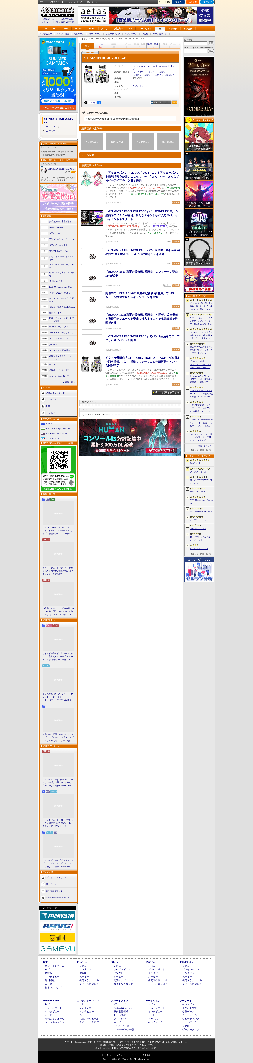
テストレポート (156, 1007)
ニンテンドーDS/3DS (88, 1000)
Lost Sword (195, 463)
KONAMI (137, 75)
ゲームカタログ (160, 34)
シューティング (113, 34)
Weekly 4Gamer (56, 227)
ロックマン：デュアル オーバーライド (200, 538)
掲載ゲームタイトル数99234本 (58, 19)
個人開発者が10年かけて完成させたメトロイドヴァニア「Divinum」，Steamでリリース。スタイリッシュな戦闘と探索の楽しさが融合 (201, 350)
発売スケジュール (89, 980)
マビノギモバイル (198, 528)
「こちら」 (143, 1045)
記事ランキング (53, 987)
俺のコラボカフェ (57, 313)
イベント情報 (63, 34)
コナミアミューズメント (145, 72)
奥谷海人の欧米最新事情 (60, 221)
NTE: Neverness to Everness (201, 501)
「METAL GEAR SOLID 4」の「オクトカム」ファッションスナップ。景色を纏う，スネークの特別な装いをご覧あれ (58, 530)
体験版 (48, 973)
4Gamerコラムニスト (58, 327)
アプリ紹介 (120, 1018)
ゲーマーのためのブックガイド (61, 299)
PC (54, 28)
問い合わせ (92, 2)
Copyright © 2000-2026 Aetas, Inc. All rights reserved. (126, 1059)
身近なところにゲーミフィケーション (61, 357)
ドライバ (50, 413)
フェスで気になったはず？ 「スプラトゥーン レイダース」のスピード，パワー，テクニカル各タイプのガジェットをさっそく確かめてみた (58, 697)
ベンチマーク (155, 1022)
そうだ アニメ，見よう (59, 293)
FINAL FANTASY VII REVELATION (201, 481)
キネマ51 (53, 364)
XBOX (65, 28)
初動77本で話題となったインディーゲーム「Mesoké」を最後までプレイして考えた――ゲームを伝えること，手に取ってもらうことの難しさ (58, 737)
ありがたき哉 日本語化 (59, 350)
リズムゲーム (131, 34)
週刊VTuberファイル (58, 251)
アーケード (186, 1000)
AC (160, 29)
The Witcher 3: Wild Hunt (201, 512)
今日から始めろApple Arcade (62, 307)
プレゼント (51, 399)
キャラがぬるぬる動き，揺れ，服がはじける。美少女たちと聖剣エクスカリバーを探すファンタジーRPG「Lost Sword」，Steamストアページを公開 (201, 306)
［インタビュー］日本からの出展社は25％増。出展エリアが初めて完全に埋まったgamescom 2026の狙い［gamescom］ (58, 782)
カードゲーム (95, 34)
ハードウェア (145, 28)
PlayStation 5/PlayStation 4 (57, 433)
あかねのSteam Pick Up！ (60, 376)
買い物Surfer (55, 344)
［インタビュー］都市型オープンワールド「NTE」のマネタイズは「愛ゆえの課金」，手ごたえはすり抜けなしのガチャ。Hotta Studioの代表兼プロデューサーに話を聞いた (201, 437)
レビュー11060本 (50, 22)
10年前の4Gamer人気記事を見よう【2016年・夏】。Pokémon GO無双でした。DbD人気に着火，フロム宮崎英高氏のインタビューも (58, 611)
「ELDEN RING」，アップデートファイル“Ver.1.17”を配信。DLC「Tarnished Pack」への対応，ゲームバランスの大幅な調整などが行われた (201, 408)
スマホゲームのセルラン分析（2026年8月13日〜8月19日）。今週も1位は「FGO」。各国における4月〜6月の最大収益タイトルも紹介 (201, 335)
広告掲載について (54, 891)
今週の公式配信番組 (58, 245)
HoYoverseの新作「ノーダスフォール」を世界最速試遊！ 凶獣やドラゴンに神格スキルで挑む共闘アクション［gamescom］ (201, 379)
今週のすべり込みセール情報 (61, 274)
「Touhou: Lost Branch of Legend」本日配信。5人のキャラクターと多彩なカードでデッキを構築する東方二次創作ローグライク (201, 422)
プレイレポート (122, 969)
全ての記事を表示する (167, 392)
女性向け (118, 28)
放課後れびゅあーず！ (59, 370)
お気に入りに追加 (162, 102)
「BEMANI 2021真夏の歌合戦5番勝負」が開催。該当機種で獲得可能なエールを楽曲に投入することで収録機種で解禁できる (141, 318)
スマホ (104, 28)
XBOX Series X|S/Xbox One (58, 428)
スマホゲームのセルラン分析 (61, 266)
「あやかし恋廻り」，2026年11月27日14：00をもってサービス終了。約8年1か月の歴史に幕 (201, 364)
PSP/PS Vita (186, 962)
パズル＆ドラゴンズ (199, 548)
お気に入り (178, 2)
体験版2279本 (67, 22)
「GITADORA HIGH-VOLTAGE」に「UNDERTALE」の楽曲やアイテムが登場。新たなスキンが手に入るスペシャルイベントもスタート (141, 215)
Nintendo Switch (53, 438)
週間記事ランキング (55, 393)
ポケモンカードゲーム (200, 520)
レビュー (50, 969)
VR (130, 28)
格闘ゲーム (79, 34)
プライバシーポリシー (56, 877)
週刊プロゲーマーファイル (61, 239)
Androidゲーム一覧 (124, 1029)
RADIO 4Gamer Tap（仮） (61, 287)
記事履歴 (193, 2)
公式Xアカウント (56, 2)
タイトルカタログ (89, 983)
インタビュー (46, 34)
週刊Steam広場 (56, 281)
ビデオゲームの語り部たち (61, 332)
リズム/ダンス (140, 85)
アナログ (172, 28)
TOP (44, 28)
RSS (41, 2)
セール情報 (120, 1015)
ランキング (207, 2)
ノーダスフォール (198, 472)
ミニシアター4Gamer (58, 338)
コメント (92, 103)
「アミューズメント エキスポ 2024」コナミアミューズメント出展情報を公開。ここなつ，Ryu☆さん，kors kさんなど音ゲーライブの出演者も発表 (142, 176)
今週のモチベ (55, 233)
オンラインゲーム (54, 965)
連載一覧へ (70, 382)
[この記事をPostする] (85, 102)
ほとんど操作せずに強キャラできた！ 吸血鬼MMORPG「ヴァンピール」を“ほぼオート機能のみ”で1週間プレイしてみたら (58, 656)
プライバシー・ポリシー (127, 1055)
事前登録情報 (121, 1011)
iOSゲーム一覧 (121, 1026)
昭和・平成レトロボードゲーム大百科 (61, 319)
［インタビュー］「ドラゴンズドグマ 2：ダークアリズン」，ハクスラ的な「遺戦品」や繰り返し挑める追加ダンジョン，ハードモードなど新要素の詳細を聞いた (58, 863)
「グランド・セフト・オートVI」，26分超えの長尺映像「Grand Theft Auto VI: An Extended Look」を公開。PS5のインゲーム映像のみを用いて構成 (201, 393)
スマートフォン (119, 1000)
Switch (92, 28)
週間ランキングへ (205, 446)
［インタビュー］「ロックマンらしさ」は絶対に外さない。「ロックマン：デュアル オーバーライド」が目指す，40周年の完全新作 (58, 823)
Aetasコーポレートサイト (57, 897)
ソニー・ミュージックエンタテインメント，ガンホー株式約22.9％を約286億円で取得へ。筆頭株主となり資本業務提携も (201, 321)
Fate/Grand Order (197, 491)
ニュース (51, 127)
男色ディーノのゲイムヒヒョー (61, 258)
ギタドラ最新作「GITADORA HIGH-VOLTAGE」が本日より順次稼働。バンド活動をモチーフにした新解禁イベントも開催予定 (142, 361)
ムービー (51, 130)
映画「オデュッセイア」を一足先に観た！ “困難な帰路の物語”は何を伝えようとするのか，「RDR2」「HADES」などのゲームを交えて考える (58, 571)
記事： (67, 172)
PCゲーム (50, 423)
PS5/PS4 (79, 28)
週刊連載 (50, 980)
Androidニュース (123, 1007)
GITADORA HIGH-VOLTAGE (61, 169)
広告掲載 (146, 1055)
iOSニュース (120, 1004)
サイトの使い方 (75, 2)
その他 (145, 34)
